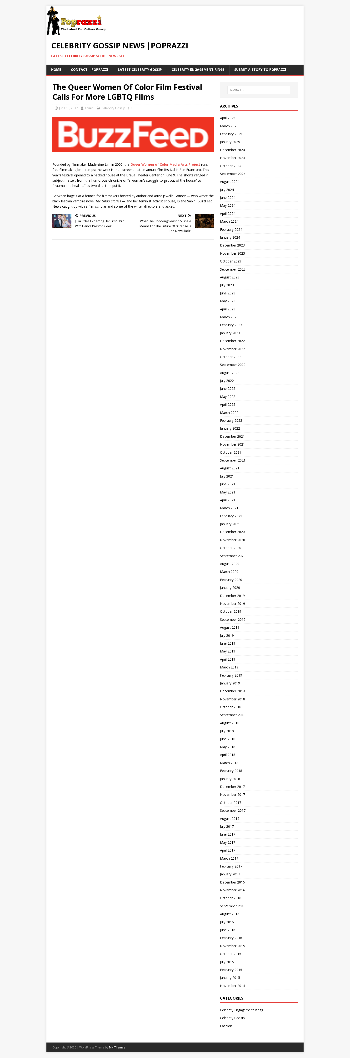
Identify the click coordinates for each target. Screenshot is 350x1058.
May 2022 (227, 396)
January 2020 (230, 587)
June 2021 (227, 484)
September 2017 (232, 810)
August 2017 (229, 818)
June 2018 (227, 739)
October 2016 (230, 898)
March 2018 (229, 762)
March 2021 (229, 508)
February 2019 (231, 675)
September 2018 (232, 715)
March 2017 (229, 858)
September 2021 (232, 460)
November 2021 (232, 444)
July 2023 (227, 285)
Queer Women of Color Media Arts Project (165, 164)
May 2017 (227, 842)
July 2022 (227, 380)
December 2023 (232, 245)
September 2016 (232, 906)
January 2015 (230, 977)
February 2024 (231, 229)
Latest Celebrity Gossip (140, 69)
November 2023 (232, 253)
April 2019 (227, 659)
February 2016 (231, 937)
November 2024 (232, 157)
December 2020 (232, 531)
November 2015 (232, 946)
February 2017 (231, 866)
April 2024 (227, 213)
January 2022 (230, 428)
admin (89, 108)
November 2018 (232, 699)
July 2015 (227, 962)
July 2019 (227, 635)
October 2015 (230, 953)
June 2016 (227, 930)
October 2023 (230, 261)
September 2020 (232, 556)
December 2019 (232, 595)
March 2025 (229, 126)
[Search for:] (259, 90)
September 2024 (232, 173)
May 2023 (227, 301)
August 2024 (229, 181)
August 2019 (229, 627)
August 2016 (229, 914)
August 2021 (229, 468)
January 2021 (230, 524)
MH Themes (117, 1047)
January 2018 (230, 778)
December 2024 (232, 150)
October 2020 (230, 547)
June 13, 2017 (68, 108)
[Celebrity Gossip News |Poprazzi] (78, 33)
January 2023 (230, 333)
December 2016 (232, 882)
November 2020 (232, 540)
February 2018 (231, 770)
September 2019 (232, 619)
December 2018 (232, 691)
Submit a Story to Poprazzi (260, 69)
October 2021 (230, 452)
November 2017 (232, 794)
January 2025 (230, 141)
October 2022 (230, 356)
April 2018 (227, 754)
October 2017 (230, 802)
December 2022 (232, 341)
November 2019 (232, 603)
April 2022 (227, 404)
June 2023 (227, 293)
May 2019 (227, 651)
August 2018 (229, 723)
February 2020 (231, 579)
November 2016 (232, 890)
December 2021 (232, 436)
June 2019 (227, 643)
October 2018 (230, 707)
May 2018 (227, 747)
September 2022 (232, 364)
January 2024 (230, 237)
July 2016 (227, 922)
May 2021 (227, 492)
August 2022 (229, 372)
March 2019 (229, 667)
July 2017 (227, 826)
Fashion (226, 1026)
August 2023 (229, 277)
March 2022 (229, 412)
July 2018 (227, 731)
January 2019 (230, 683)
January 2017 (230, 874)
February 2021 (231, 516)
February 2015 (231, 969)
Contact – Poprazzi (89, 69)
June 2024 (227, 197)
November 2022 (232, 349)
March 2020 (229, 571)
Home (56, 69)
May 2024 (227, 205)
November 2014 (232, 985)
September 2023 (232, 269)
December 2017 (232, 786)
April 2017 (227, 850)
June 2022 (227, 388)
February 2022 (231, 420)
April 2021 (227, 500)
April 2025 (227, 118)
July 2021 (227, 476)
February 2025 (231, 134)
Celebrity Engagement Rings (198, 69)
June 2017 (227, 834)
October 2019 (230, 611)
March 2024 (229, 221)
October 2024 (230, 166)
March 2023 (229, 317)
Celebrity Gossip (113, 108)
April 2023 (227, 309)
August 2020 (229, 563)
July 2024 (227, 189)
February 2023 (231, 325)
